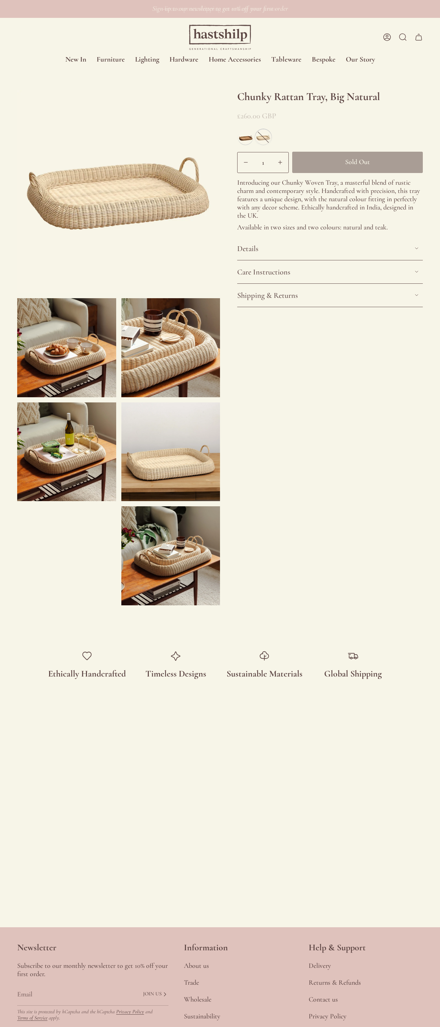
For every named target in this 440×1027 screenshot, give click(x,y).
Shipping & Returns (267, 295)
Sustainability (202, 1016)
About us (196, 966)
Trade (191, 983)
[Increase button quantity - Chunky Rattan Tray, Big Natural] (278, 162)
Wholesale (197, 999)
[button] (110, 59)
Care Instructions (263, 272)
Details (247, 248)
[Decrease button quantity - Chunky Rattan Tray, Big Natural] (247, 162)
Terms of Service (32, 1018)
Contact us (323, 999)
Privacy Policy (130, 1011)
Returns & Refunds (335, 983)
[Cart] (419, 37)
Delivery (320, 966)
